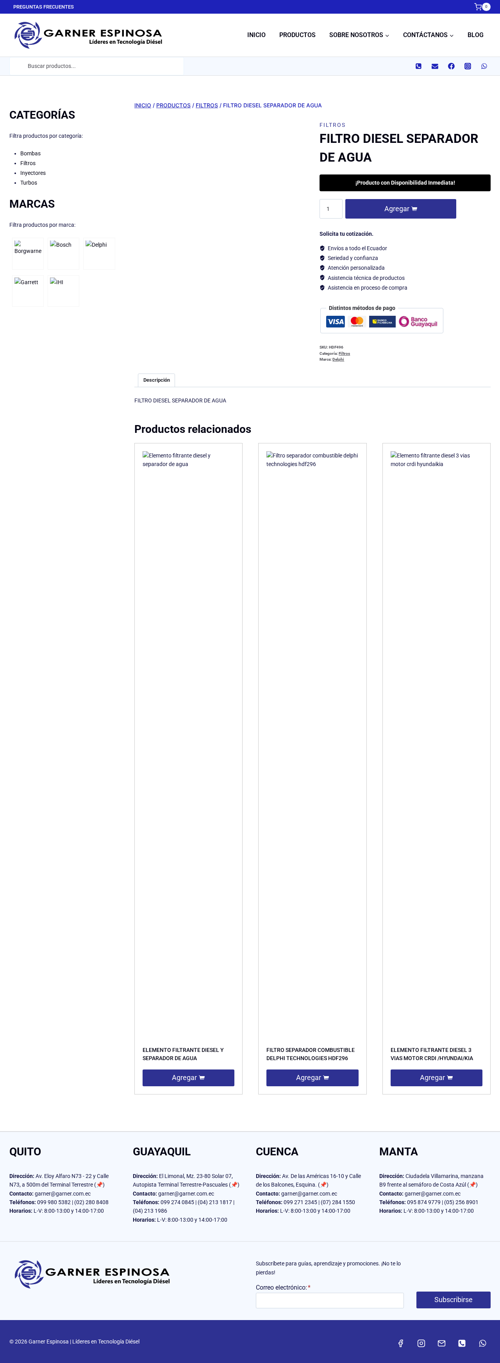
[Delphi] (99, 253)
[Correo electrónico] (434, 66)
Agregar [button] (184, 1077)
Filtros (333, 125)
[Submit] (18, 66)
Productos (297, 35)
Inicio (256, 35)
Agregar (396, 209)
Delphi (338, 359)
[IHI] (63, 291)
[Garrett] (27, 291)
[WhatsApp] (484, 66)
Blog (476, 35)
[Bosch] (63, 253)
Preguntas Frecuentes (43, 7)
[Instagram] (467, 66)
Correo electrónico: (283, 1287)
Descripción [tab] (156, 380)
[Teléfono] (418, 66)
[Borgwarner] (27, 253)
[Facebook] (451, 66)
